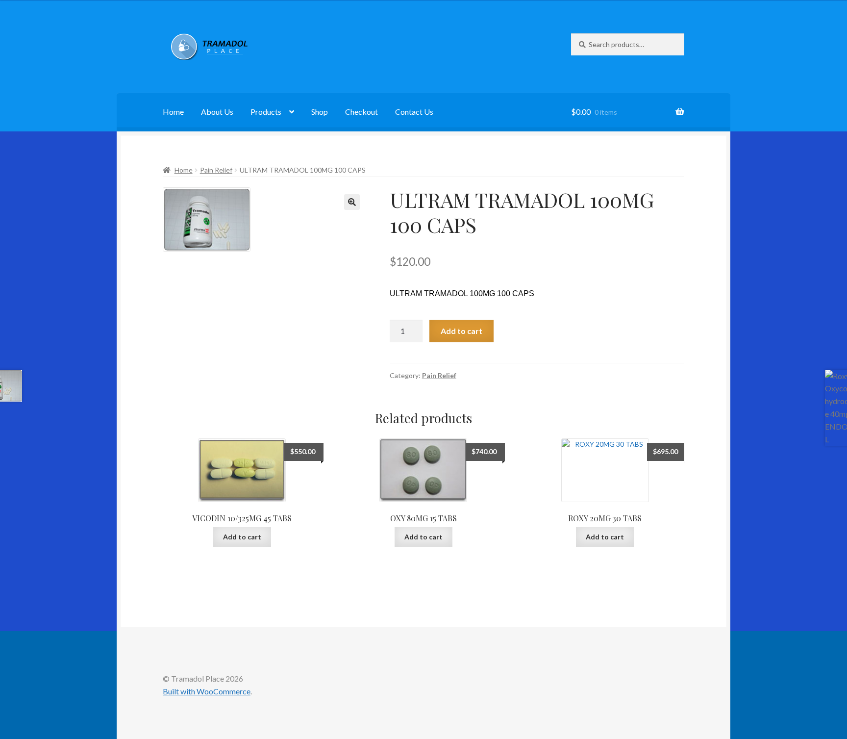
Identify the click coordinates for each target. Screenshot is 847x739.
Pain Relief (216, 170)
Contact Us (414, 111)
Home (173, 111)
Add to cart (461, 330)
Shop (319, 111)
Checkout (361, 111)
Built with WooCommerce (206, 691)
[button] (352, 202)
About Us (217, 111)
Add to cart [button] (242, 537)
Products (265, 111)
